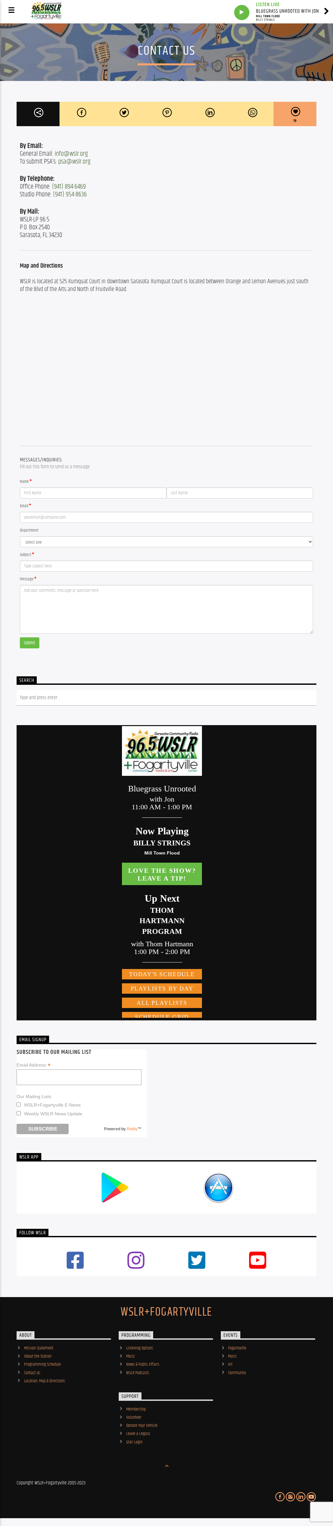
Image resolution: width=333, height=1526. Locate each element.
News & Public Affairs (142, 1364)
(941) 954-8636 (70, 194)
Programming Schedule (42, 1364)
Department (29, 530)
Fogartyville (237, 1348)
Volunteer (133, 1417)
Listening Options (139, 1348)
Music (130, 1356)
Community (237, 1372)
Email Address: (33, 1065)
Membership (136, 1409)
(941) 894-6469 (69, 186)
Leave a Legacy (138, 1433)
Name (24, 482)
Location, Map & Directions (44, 1381)
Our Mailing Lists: (34, 1096)
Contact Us (32, 1372)
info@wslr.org (71, 154)
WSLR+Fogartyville (166, 1312)
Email (24, 506)
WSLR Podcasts (137, 1372)
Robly (132, 1129)
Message (26, 579)
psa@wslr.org (74, 161)
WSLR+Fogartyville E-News (52, 1105)
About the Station (37, 1356)
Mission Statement (38, 1348)
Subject (25, 555)
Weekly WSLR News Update (53, 1113)
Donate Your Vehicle (141, 1425)
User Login (134, 1442)
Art (230, 1364)
